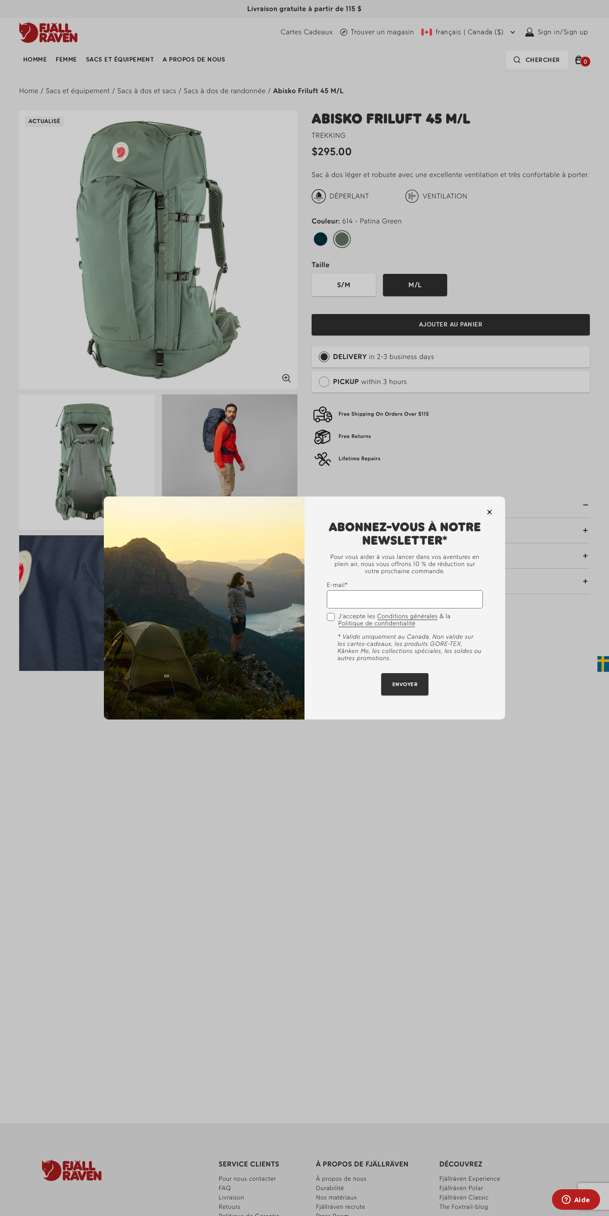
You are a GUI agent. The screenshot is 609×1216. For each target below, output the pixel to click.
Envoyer (404, 685)
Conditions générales (407, 616)
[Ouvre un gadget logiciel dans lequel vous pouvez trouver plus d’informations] (575, 1200)
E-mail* (337, 585)
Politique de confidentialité (377, 624)
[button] (489, 512)
